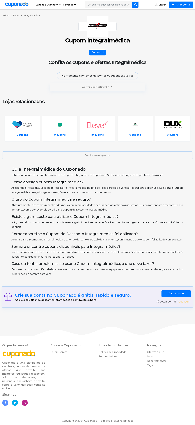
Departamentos (156, 360)
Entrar (162, 4)
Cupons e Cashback (46, 4)
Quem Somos (59, 352)
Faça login (183, 301)
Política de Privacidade (112, 352)
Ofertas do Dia (155, 352)
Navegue (68, 4)
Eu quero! (97, 52)
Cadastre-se (176, 293)
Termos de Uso (108, 356)
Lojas (150, 356)
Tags (150, 365)
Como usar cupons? (96, 86)
